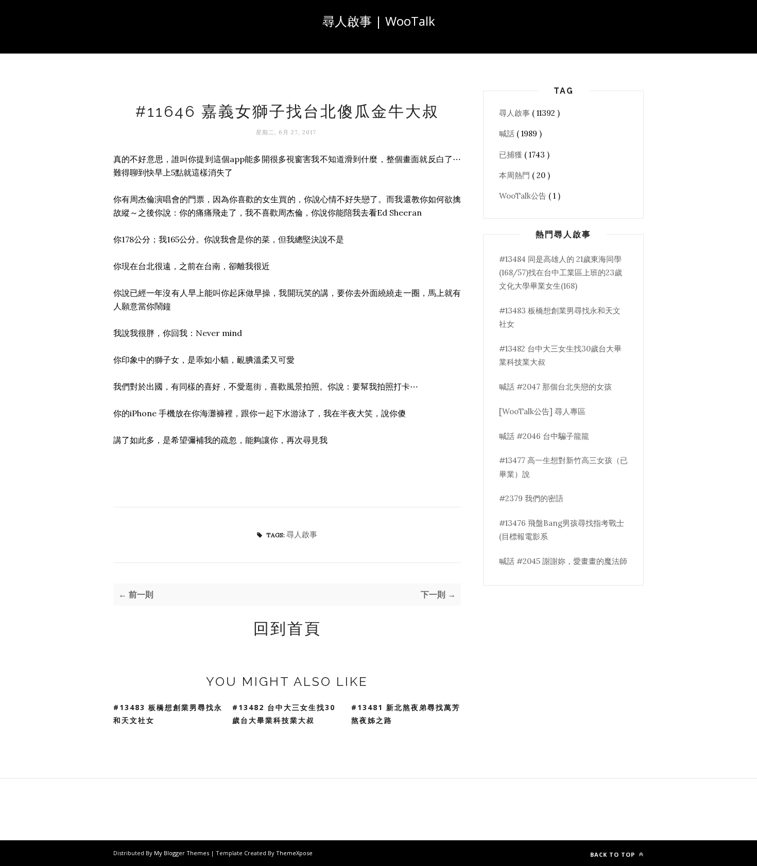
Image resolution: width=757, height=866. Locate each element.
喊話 (508, 133)
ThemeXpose (294, 853)
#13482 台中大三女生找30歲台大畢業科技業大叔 (283, 713)
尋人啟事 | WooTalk (378, 20)
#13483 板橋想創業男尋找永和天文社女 (167, 713)
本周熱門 (515, 175)
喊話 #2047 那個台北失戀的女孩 (555, 387)
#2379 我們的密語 (531, 498)
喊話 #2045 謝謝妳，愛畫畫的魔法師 (563, 561)
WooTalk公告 (523, 196)
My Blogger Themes (182, 853)
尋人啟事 (301, 534)
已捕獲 (511, 155)
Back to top (613, 854)
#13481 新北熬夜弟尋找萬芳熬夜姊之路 (405, 713)
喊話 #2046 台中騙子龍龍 (544, 436)
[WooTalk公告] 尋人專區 (542, 411)
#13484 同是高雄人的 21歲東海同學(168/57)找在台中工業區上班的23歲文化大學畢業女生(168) (560, 272)
